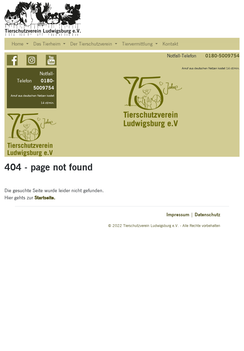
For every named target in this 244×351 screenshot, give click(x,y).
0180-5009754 (222, 56)
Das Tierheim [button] (47, 44)
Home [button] (18, 44)
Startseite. (45, 197)
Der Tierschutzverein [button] (92, 44)
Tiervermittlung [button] (138, 44)
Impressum (177, 214)
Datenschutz (207, 214)
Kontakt (170, 44)
